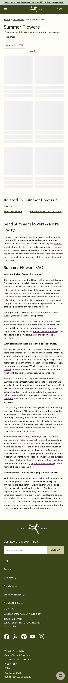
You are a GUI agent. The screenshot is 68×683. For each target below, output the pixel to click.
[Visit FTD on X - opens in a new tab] (16, 637)
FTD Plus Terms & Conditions (17, 659)
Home (7, 19)
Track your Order (13, 619)
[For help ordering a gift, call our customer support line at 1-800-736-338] (34, 9)
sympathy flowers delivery (42, 463)
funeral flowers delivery (51, 460)
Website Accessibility (14, 651)
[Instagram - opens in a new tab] (43, 637)
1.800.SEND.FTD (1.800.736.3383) (22, 622)
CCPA (7, 668)
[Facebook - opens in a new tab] (8, 637)
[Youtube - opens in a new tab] (34, 637)
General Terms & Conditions (17, 655)
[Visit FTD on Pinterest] (25, 637)
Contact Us (10, 626)
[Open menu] (5, 9)
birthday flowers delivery (29, 439)
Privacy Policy (10, 664)
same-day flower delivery (45, 331)
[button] (5, 9)
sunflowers (32, 293)
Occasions (18, 19)
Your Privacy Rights (13, 673)
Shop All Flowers (12, 237)
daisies (7, 300)
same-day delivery (31, 505)
